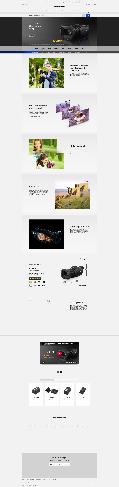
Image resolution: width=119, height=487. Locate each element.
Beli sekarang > (47, 429)
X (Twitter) (27, 482)
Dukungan (85, 52)
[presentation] (47, 380)
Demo (54, 52)
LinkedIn (38, 482)
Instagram (35, 482)
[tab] (48, 301)
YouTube (30, 482)
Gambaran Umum (35, 52)
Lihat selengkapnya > (79, 430)
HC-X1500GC (54, 479)
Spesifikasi (48, 52)
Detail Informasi (77, 2)
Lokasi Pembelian (77, 52)
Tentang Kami (23, 483)
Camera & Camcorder (30, 479)
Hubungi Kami (47, 483)
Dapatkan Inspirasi (62, 52)
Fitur (42, 52)
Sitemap (28, 483)
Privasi (42, 483)
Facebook (22, 482)
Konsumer (23, 479)
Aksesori (69, 52)
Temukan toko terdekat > (33, 429)
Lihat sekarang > (63, 430)
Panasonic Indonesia (24, 4)
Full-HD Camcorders (46, 479)
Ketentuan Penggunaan (36, 483)
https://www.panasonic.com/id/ (31, 1)
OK (72, 2)
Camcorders (38, 479)
